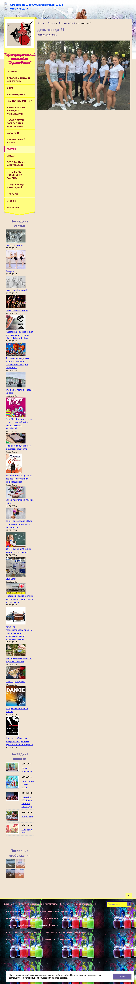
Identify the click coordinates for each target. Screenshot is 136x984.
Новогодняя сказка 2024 (28, 784)
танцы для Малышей (16, 290)
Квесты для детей (15, 681)
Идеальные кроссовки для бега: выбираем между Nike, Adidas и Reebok (19, 335)
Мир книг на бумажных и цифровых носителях (18, 447)
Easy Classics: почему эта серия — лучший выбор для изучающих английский (19, 424)
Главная (40, 23)
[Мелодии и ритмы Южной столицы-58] (10, 873)
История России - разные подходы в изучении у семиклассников (18, 478)
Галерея (51, 23)
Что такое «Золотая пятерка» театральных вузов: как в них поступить (19, 741)
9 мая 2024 (27, 816)
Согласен (122, 977)
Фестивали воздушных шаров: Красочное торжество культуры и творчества (17, 363)
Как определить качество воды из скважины (19, 660)
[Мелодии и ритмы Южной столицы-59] (20, 863)
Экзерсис (10, 271)
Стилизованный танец (17, 310)
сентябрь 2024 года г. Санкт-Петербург (27, 802)
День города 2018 (66, 23)
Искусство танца (14, 245)
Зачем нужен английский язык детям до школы (18, 550)
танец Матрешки (27, 769)
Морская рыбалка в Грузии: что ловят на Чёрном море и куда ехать (19, 599)
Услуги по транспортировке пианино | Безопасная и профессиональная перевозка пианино (19, 633)
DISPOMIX (11, 578)
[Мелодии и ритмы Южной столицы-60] (10, 863)
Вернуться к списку (47, 34)
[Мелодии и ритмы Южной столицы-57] (19, 873)
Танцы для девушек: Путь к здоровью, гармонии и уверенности (19, 524)
